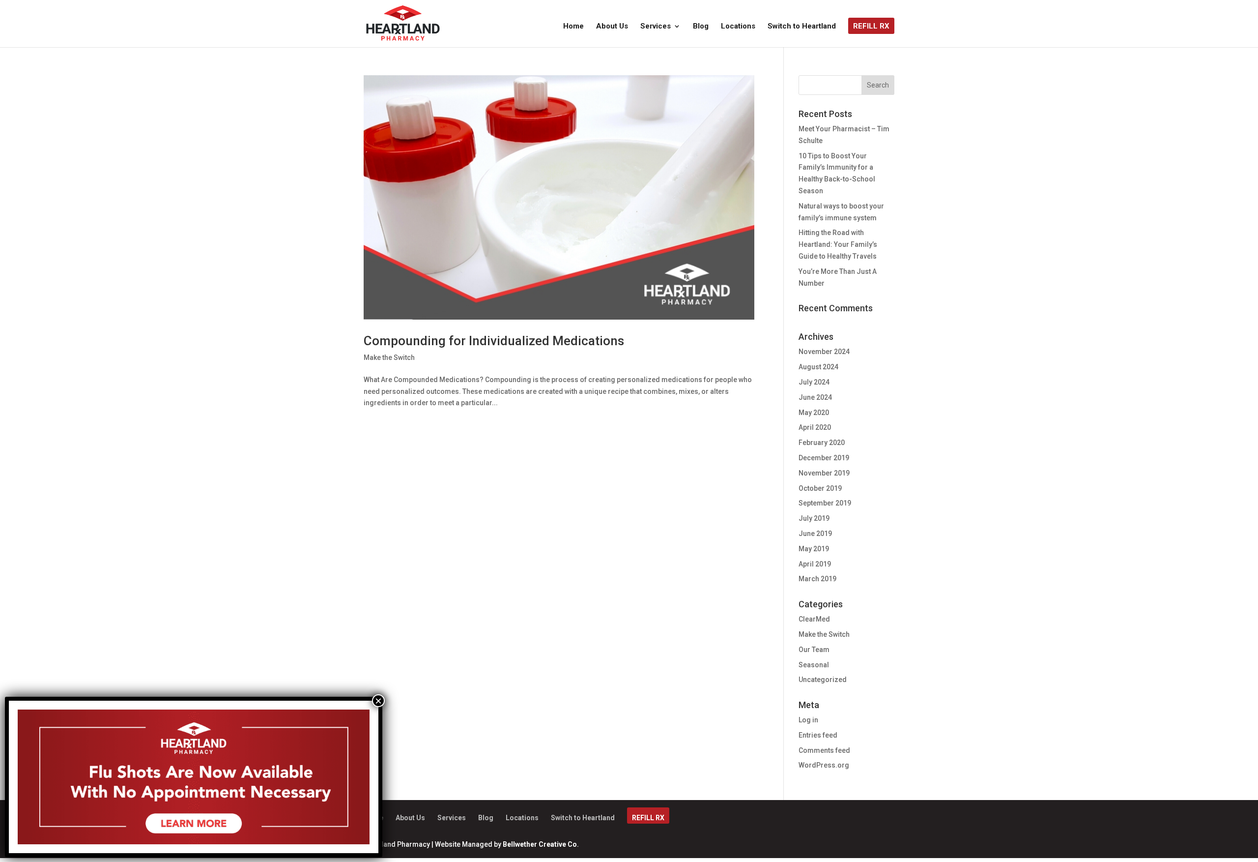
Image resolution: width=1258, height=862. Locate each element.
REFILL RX (871, 26)
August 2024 (818, 367)
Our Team (814, 650)
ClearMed (814, 619)
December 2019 (824, 458)
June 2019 (815, 533)
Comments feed (824, 750)
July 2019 (814, 518)
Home (573, 26)
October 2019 (820, 488)
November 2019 (824, 473)
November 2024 (824, 352)
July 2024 (814, 382)
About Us (612, 26)
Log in (808, 720)
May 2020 (814, 412)
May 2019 (814, 549)
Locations (738, 26)
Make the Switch (389, 357)
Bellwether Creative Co (540, 844)
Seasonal (814, 665)
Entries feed (818, 735)
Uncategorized (823, 680)
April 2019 (815, 564)
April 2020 (815, 427)
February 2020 (822, 442)
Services (655, 26)
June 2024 (815, 397)
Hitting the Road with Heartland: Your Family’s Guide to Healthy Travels (838, 244)
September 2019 (825, 503)
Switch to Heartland (802, 26)
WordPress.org (824, 765)
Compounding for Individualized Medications (494, 340)
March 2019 (817, 579)
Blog (701, 26)
